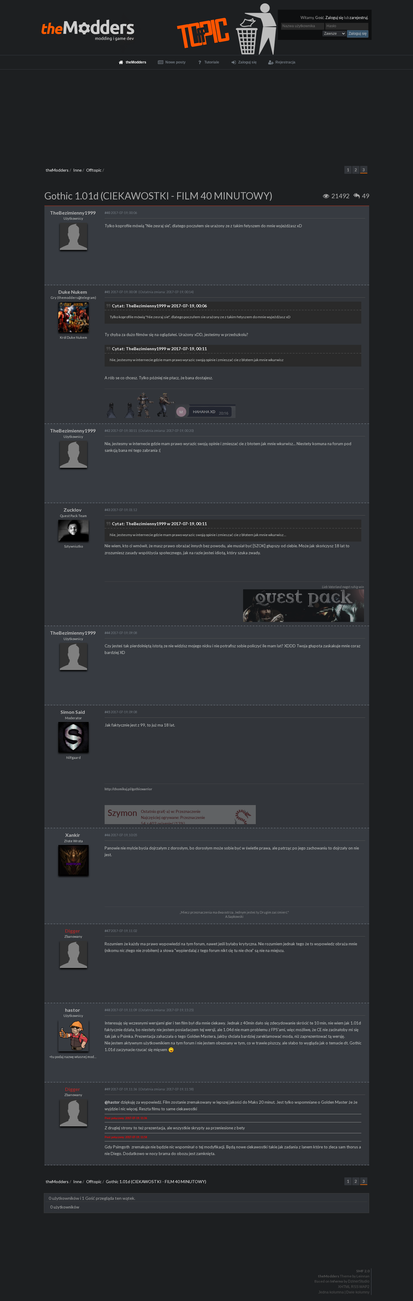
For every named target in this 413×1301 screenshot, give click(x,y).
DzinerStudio (358, 1281)
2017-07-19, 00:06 (121, 213)
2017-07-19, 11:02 (121, 931)
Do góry (208, 1255)
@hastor (112, 1102)
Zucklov (72, 510)
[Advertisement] (206, 115)
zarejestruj (359, 17)
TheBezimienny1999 (73, 212)
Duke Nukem (72, 292)
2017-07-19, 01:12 (121, 510)
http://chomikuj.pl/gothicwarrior (128, 789)
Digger (72, 931)
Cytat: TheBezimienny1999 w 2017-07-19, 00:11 (159, 348)
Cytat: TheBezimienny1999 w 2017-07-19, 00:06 (159, 305)
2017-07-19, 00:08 (121, 292)
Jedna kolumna (331, 1292)
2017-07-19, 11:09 (121, 1010)
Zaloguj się (334, 17)
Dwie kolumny (357, 1292)
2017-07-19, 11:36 (121, 1089)
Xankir (72, 835)
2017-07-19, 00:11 (121, 430)
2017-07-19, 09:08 (121, 633)
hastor (72, 1010)
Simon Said (72, 712)
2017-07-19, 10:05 (121, 835)
